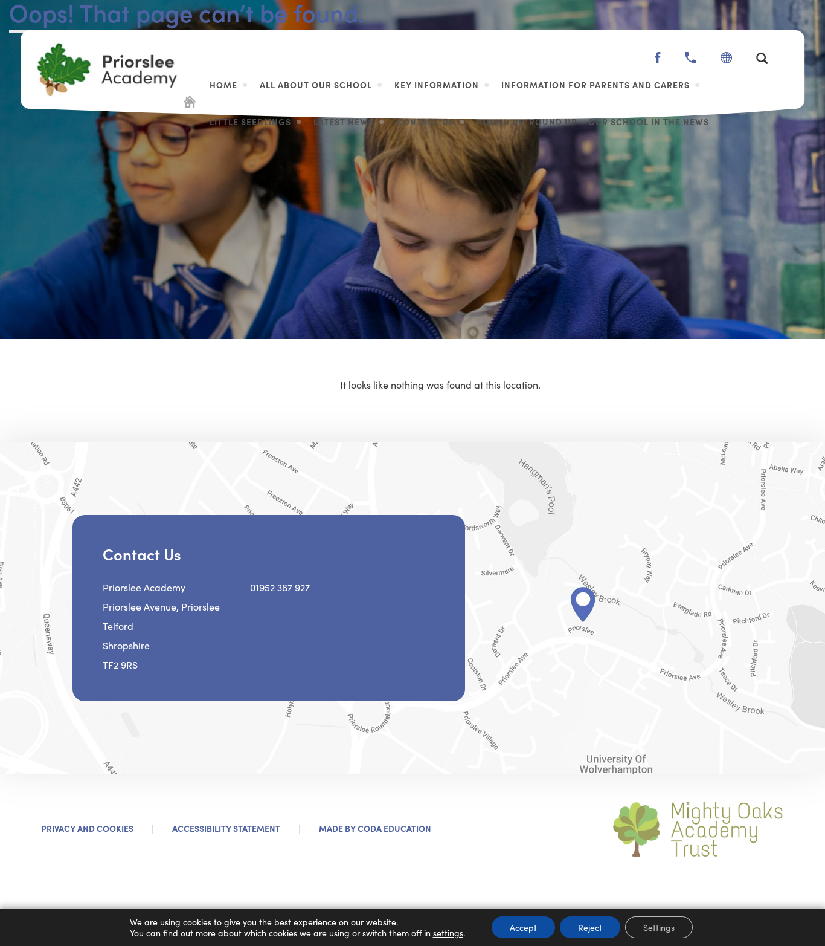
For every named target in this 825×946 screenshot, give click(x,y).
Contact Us (425, 121)
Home (223, 85)
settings (448, 932)
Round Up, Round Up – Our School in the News (593, 121)
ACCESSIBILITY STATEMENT (226, 828)
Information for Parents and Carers (595, 85)
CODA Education (394, 828)
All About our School (316, 85)
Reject (590, 927)
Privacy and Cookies (87, 828)
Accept (523, 927)
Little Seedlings (250, 121)
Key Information (436, 85)
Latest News (343, 121)
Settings (659, 927)
